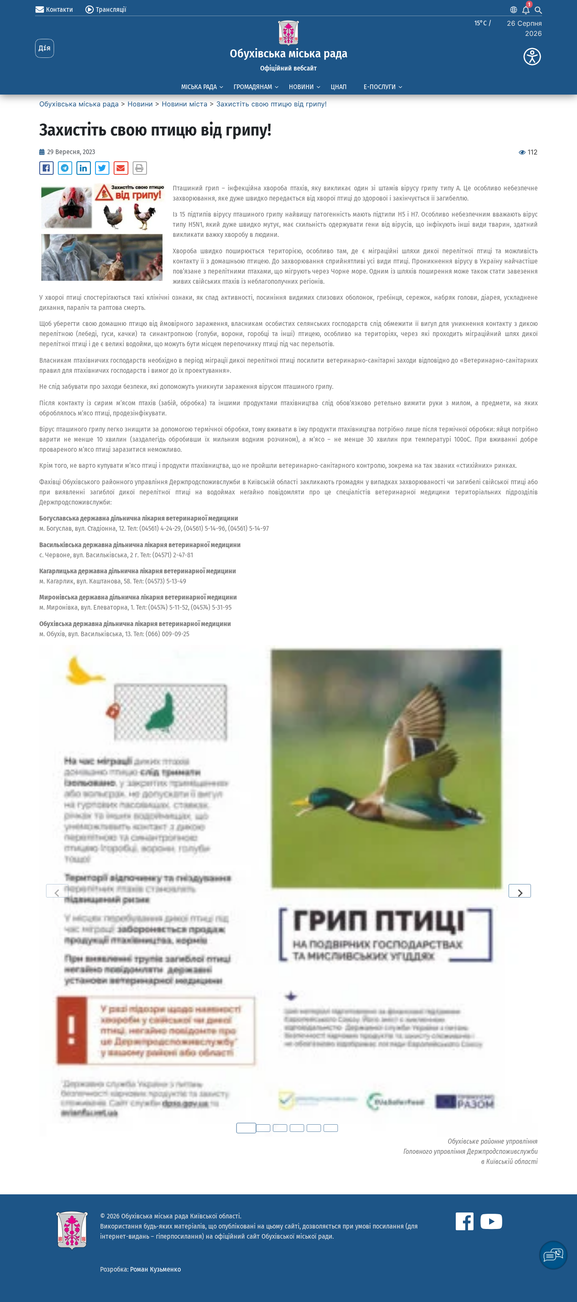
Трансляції (111, 9)
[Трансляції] (89, 9)
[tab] (246, 1128)
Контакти (59, 9)
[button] (46, 168)
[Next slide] (520, 891)
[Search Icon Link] (538, 9)
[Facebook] (465, 1221)
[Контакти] (39, 9)
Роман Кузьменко (155, 1269)
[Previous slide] (57, 891)
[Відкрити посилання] (288, 891)
